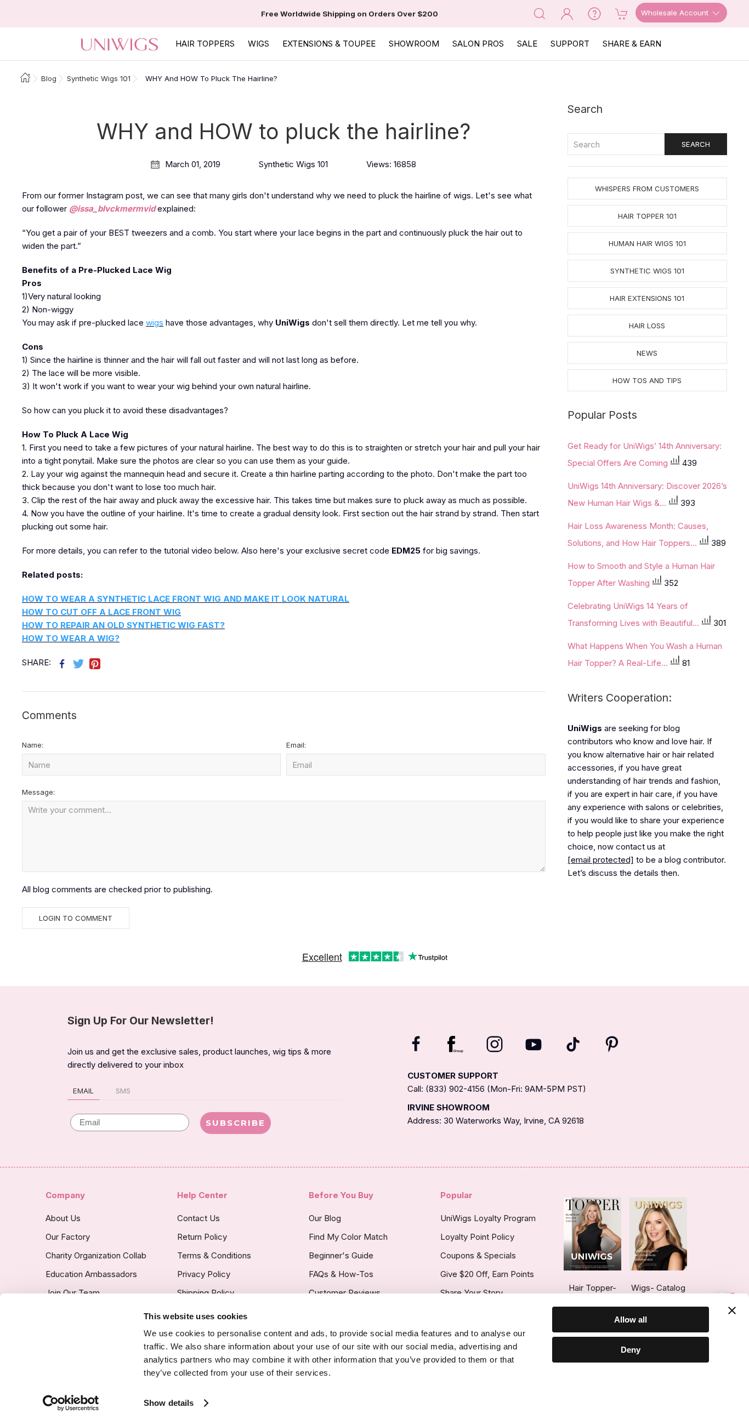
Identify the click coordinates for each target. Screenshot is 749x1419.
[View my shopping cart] (621, 13)
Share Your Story (471, 1292)
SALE (527, 43)
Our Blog (325, 1218)
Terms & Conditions (214, 1255)
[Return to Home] (22, 79)
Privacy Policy (203, 1274)
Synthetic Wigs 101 (647, 270)
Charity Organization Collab (96, 1255)
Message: (38, 792)
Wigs (258, 43)
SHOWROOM (414, 43)
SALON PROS (478, 43)
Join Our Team (73, 1292)
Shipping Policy (205, 1292)
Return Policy (202, 1237)
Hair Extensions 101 (647, 298)
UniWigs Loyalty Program (488, 1218)
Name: (32, 744)
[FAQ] (594, 13)
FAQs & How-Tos (341, 1274)
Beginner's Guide (341, 1255)
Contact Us (198, 1218)
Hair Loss (647, 325)
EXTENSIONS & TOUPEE (329, 43)
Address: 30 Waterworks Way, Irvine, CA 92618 (495, 1120)
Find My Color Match (348, 1237)
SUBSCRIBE (235, 1123)
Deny (630, 1349)
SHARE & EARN (632, 43)
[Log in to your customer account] (567, 13)
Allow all (630, 1319)
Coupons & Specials (478, 1255)
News (647, 353)
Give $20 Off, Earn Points (487, 1274)
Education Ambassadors (91, 1274)
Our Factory (68, 1237)
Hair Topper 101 (647, 216)
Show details (169, 1402)
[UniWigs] (119, 43)
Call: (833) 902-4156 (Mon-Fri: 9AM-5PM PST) (496, 1089)
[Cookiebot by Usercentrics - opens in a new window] (71, 1403)
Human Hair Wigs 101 (647, 243)
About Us (63, 1218)
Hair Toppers (205, 43)
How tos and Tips (647, 380)
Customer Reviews (345, 1292)
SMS (123, 1090)
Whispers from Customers (647, 188)
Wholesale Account (676, 12)
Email (83, 1090)
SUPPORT (570, 43)
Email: (296, 744)
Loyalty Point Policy (477, 1237)
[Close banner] (732, 1310)
